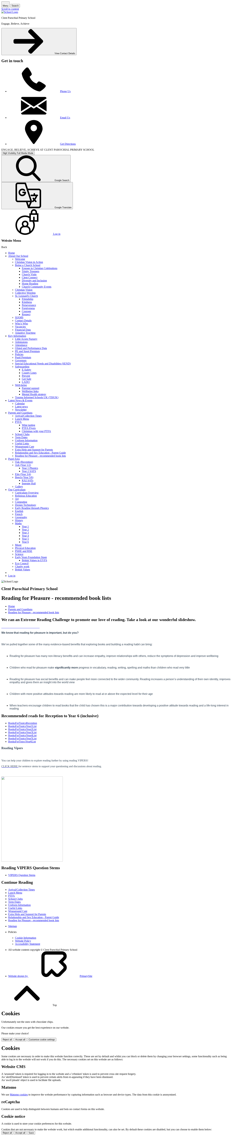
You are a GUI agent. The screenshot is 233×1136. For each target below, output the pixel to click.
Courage (26, 311)
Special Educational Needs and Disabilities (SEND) (43, 363)
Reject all (7, 1039)
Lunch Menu (22, 418)
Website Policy (23, 940)
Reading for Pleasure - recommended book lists (40, 455)
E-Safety (26, 369)
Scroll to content (10, 9)
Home (11, 252)
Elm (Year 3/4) (23, 474)
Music (18, 544)
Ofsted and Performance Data (31, 348)
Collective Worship (25, 292)
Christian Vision (23, 289)
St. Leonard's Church (26, 295)
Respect (26, 314)
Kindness (27, 302)
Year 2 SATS (29, 471)
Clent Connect (29, 277)
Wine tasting (28, 425)
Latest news (21, 406)
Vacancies (20, 326)
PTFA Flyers (29, 428)
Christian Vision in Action (29, 262)
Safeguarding (22, 366)
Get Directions (68, 143)
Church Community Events (36, 286)
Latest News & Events (20, 400)
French (19, 514)
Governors (20, 360)
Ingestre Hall (29, 483)
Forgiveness (28, 308)
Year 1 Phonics (30, 468)
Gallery (19, 486)
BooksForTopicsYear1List (22, 726)
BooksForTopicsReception (22, 723)
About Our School (18, 255)
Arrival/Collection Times (28, 415)
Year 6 (25, 541)
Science (19, 554)
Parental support (30, 388)
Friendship (27, 299)
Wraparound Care (24, 446)
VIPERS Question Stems (21, 875)
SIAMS (19, 317)
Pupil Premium (23, 357)
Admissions (21, 342)
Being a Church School (27, 265)
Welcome (20, 259)
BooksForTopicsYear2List (22, 729)
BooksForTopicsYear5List (22, 738)
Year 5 (25, 538)
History (19, 520)
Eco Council (21, 563)
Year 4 (25, 535)
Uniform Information (26, 440)
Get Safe (26, 378)
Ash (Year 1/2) (23, 465)
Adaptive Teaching (25, 332)
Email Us (65, 117)
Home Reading (30, 283)
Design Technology (25, 505)
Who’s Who (21, 323)
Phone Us (65, 91)
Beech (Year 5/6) (24, 477)
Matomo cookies (19, 1094)
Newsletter (21, 409)
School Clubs (22, 434)
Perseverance (29, 305)
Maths (18, 523)
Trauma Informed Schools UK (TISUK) (36, 397)
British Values (22, 569)
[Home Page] (9, 12)
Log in (11, 575)
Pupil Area (14, 458)
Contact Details (23, 320)
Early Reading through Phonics (32, 508)
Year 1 (25, 526)
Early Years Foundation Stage (31, 557)
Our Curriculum (16, 489)
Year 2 (25, 529)
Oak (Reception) (24, 461)
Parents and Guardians (20, 412)
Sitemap (12, 926)
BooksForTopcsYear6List (22, 741)
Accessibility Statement (27, 943)
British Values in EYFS (34, 560)
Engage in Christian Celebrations (39, 268)
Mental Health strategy (34, 394)
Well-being (21, 385)
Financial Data (23, 329)
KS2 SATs (27, 480)
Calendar (20, 403)
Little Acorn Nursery (26, 339)
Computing (21, 501)
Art (17, 498)
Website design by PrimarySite (50, 976)
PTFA (18, 422)
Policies (19, 354)
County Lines (29, 372)
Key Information (17, 335)
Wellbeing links (30, 391)
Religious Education (26, 495)
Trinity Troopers (30, 271)
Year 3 (25, 532)
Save (31, 1133)
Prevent (26, 375)
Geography (21, 517)
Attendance (21, 345)
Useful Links (22, 443)
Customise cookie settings (42, 1039)
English (19, 511)
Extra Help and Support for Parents (34, 449)
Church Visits (29, 274)
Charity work (22, 566)
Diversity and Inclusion (34, 280)
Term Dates (21, 437)
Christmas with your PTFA (36, 431)
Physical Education (25, 548)
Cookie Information (25, 937)
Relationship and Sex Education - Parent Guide (40, 452)
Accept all (20, 1039)
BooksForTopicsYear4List (22, 735)
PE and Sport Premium (27, 351)
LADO (26, 382)
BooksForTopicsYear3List (22, 732)
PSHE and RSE (23, 551)
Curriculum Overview (27, 492)
